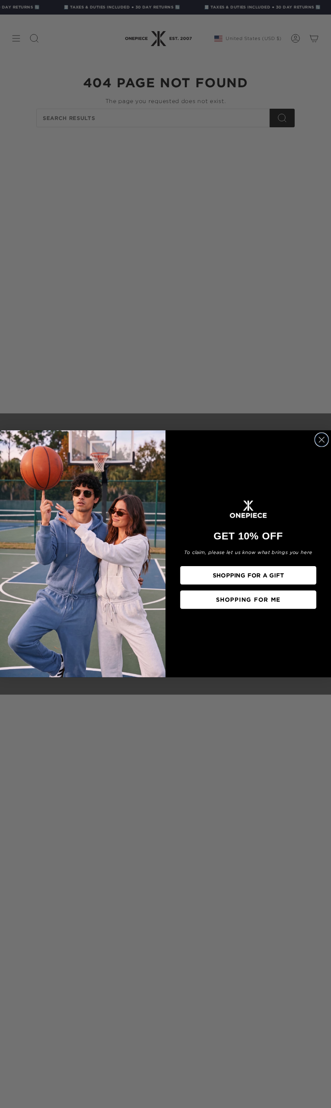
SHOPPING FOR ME (248, 599)
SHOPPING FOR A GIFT (248, 575)
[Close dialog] (321, 439)
